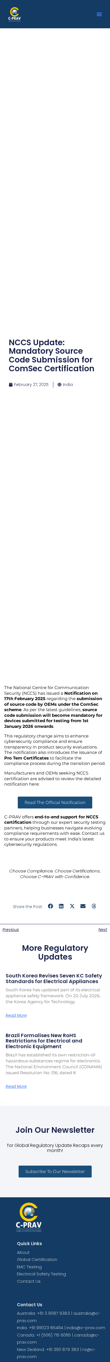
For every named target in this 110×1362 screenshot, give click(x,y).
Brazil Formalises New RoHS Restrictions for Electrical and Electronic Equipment (44, 1041)
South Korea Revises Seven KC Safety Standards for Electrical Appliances (54, 978)
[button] (99, 14)
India (68, 384)
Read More (16, 1015)
